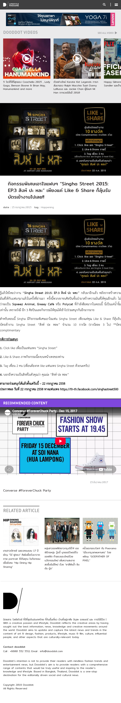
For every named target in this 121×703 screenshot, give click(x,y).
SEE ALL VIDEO (106, 32)
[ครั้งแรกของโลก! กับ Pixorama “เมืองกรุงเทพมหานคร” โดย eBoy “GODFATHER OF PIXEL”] (100, 531)
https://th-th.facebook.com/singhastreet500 (89, 389)
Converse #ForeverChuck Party (27, 490)
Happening (47, 207)
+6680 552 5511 (20, 651)
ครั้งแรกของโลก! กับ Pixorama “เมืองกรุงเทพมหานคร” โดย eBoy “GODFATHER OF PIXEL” (99, 554)
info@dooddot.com (51, 651)
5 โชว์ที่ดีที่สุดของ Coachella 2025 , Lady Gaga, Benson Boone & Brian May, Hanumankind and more (26, 85)
